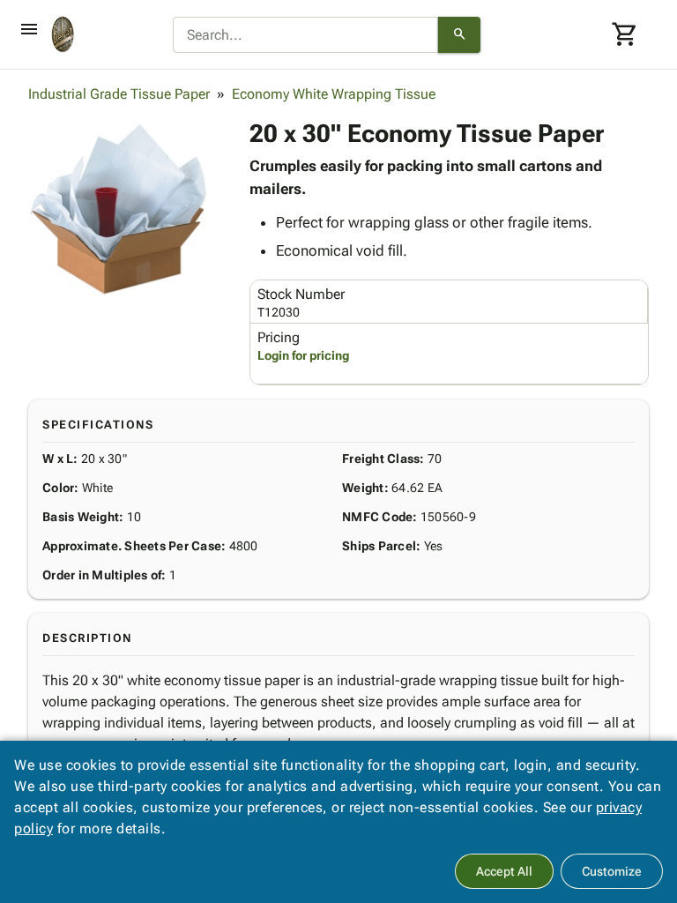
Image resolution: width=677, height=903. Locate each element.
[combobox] (305, 35)
